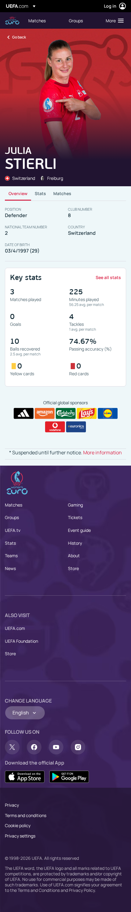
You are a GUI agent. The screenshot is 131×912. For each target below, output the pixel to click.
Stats (40, 193)
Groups (12, 517)
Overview (18, 193)
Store (73, 568)
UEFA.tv (12, 530)
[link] (37, 20)
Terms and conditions (25, 815)
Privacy (12, 805)
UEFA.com (15, 628)
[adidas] (24, 413)
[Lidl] (108, 413)
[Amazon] (45, 413)
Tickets (75, 517)
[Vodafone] (55, 426)
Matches (62, 193)
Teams (11, 555)
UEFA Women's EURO (12, 20)
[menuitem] (43, 20)
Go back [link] (19, 37)
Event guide (79, 530)
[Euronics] (76, 426)
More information (102, 452)
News (10, 568)
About (74, 555)
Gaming (75, 505)
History (75, 543)
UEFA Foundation (21, 641)
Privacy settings (20, 836)
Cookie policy (17, 825)
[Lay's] (87, 413)
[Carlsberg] (66, 413)
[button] (113, 20)
